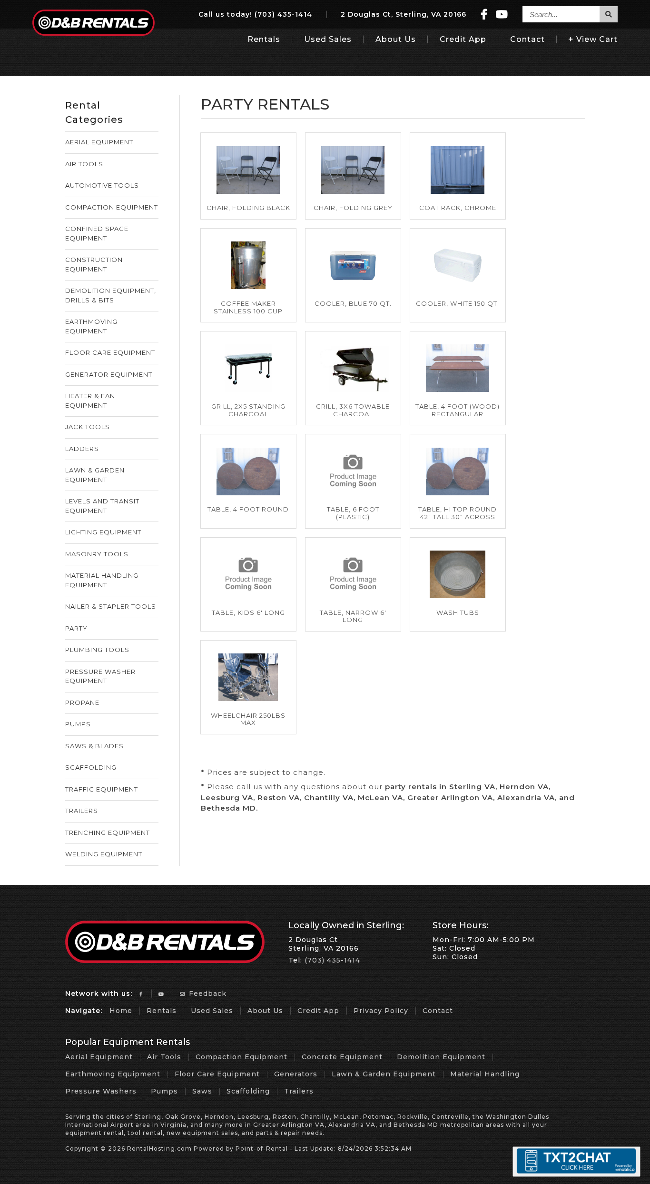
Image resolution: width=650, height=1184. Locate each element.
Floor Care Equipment (217, 1074)
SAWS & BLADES (94, 746)
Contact (527, 39)
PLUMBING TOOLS (97, 649)
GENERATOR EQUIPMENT (108, 374)
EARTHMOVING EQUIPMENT (91, 326)
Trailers (299, 1091)
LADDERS (82, 448)
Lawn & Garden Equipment (384, 1074)
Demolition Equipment (441, 1057)
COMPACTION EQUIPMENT (111, 207)
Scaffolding (248, 1091)
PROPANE (82, 702)
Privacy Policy (381, 1010)
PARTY (76, 628)
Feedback (207, 993)
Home (120, 1010)
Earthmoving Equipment (112, 1074)
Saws (202, 1091)
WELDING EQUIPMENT (103, 854)
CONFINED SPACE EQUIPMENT (96, 233)
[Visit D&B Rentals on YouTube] (502, 14)
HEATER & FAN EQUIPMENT (90, 400)
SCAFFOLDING (91, 767)
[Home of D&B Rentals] (165, 960)
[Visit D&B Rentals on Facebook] (484, 14)
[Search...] (609, 14)
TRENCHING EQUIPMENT (107, 832)
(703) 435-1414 (283, 14)
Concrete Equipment (342, 1057)
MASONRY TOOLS (96, 554)
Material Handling (485, 1074)
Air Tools (164, 1057)
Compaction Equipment (241, 1057)
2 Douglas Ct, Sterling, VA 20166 (403, 14)
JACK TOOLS (87, 427)
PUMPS (78, 724)
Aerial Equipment (99, 1057)
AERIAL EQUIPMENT (99, 142)
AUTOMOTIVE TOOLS (102, 185)
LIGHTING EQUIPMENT (103, 532)
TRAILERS (81, 810)
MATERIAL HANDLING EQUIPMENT (101, 580)
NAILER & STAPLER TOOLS (110, 606)
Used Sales (328, 39)
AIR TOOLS (84, 164)
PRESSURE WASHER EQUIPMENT (100, 676)
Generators (295, 1074)
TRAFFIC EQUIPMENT (101, 789)
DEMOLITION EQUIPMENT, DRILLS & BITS (110, 295)
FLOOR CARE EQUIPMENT (110, 352)
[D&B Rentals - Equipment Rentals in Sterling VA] (93, 33)
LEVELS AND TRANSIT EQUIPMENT (102, 505)
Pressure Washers (101, 1091)
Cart (597, 39)
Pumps (164, 1091)
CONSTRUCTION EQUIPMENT (94, 264)
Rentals (263, 39)
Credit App (463, 39)
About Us (395, 39)
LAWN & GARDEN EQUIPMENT (95, 474)
